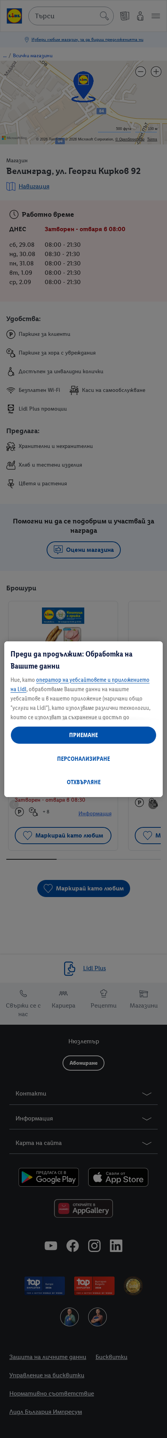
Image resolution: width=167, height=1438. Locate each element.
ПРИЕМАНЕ (83, 735)
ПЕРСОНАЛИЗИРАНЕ (83, 758)
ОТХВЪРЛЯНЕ (84, 782)
